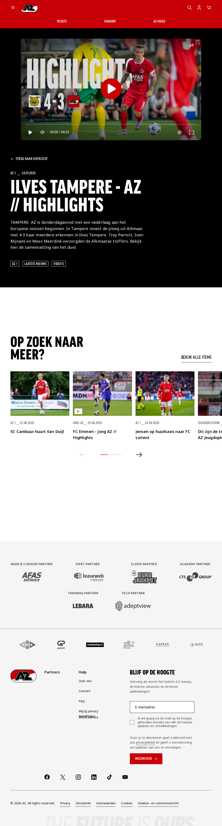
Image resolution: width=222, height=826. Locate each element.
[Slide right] (139, 454)
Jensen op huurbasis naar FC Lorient (162, 434)
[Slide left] (82, 454)
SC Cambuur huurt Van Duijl (37, 431)
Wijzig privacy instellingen (88, 713)
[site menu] (13, 7)
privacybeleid (145, 742)
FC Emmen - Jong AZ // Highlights (94, 434)
